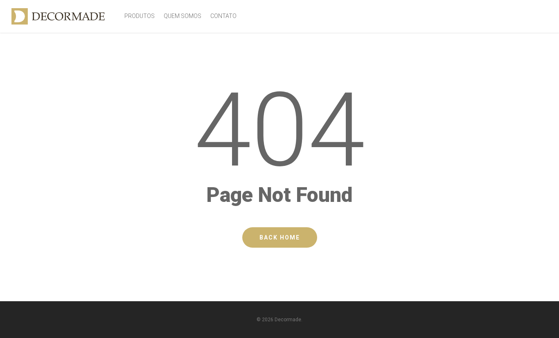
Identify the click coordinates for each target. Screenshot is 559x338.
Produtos (139, 16)
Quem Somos (182, 16)
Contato (223, 16)
